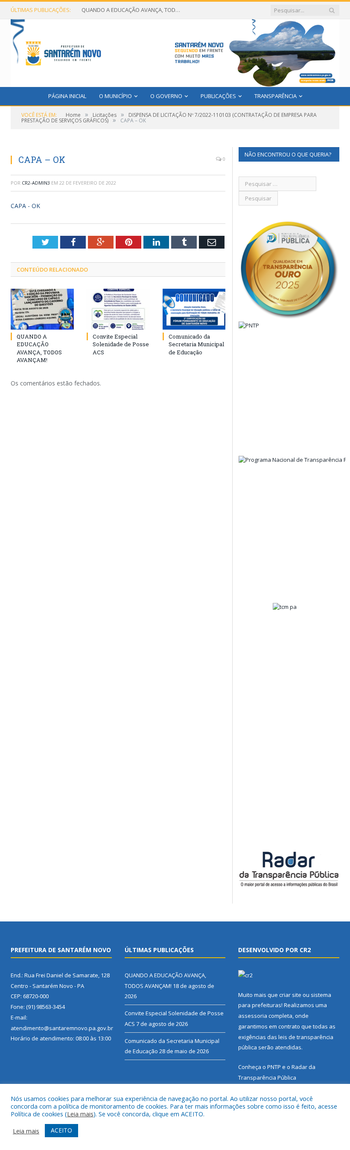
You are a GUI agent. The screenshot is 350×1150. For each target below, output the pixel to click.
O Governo (166, 96)
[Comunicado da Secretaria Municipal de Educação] (194, 309)
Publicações (218, 96)
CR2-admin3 (36, 183)
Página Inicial (67, 96)
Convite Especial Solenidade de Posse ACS (121, 344)
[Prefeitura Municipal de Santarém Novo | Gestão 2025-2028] (175, 51)
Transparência (275, 96)
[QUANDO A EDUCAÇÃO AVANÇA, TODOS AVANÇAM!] (42, 309)
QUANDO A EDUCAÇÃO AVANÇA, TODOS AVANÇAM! (133, 10)
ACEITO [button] (61, 1130)
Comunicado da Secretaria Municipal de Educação (196, 344)
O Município (115, 96)
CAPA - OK (25, 206)
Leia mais (80, 1114)
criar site (290, 995)
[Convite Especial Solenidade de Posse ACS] (118, 309)
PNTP (274, 1067)
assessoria (252, 1016)
